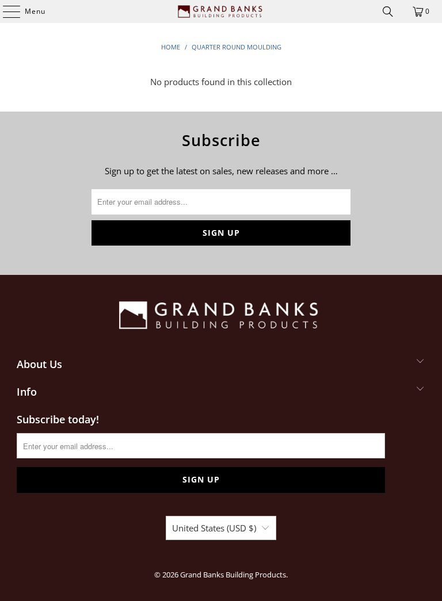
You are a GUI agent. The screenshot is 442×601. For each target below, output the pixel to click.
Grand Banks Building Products (233, 574)
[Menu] (6, 11)
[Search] (388, 11)
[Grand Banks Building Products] (221, 11)
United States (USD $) (214, 528)
